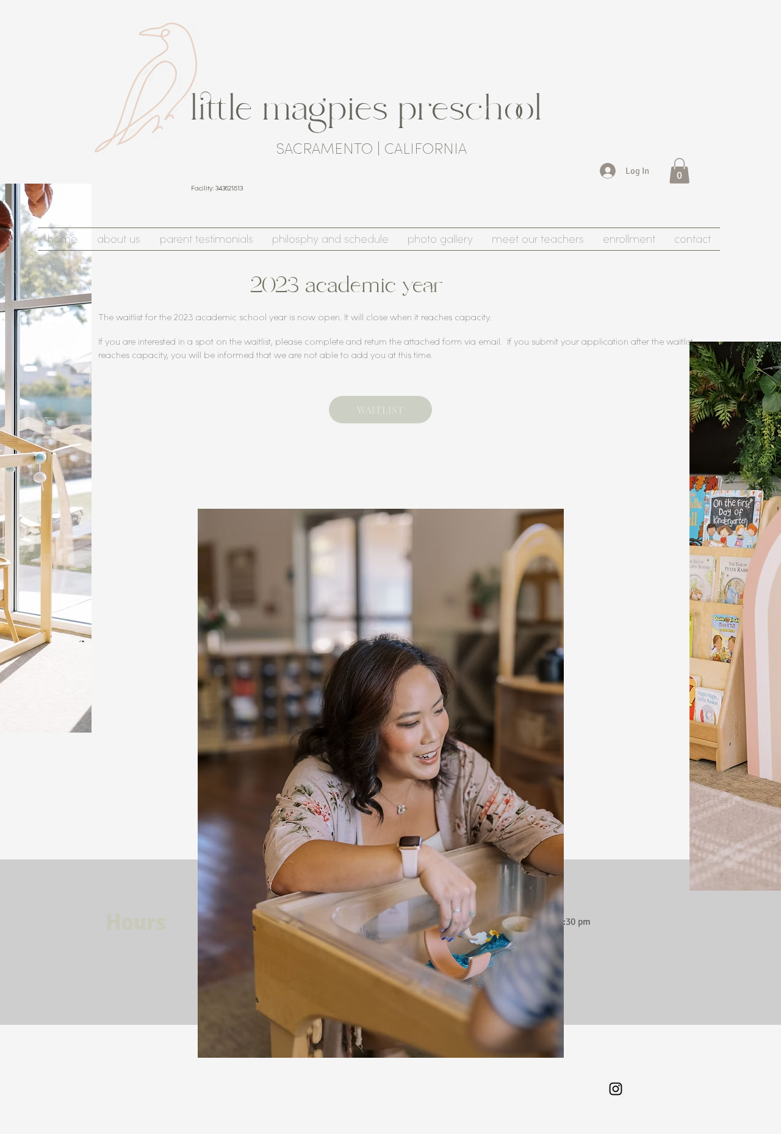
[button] (679, 171)
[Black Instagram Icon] (615, 1088)
